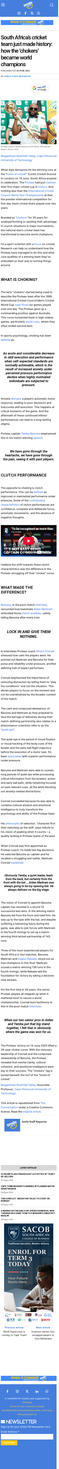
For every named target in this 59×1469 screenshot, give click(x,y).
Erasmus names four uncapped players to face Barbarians (43, 1335)
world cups (32, 321)
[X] (19, 88)
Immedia (27, 1402)
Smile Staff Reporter (17, 76)
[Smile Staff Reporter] (12, 1125)
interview (41, 604)
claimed (51, 182)
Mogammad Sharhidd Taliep (18, 156)
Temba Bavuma (30, 433)
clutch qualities (31, 613)
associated (14, 756)
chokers (22, 217)
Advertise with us (33, 1410)
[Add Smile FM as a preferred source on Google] (40, 90)
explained (17, 862)
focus (37, 244)
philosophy (13, 823)
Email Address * (10, 1431)
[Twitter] (32, 13)
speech (37, 437)
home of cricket (16, 174)
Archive (19, 1410)
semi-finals (22, 304)
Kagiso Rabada (27, 958)
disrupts (16, 398)
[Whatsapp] (38, 13)
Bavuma (6, 604)
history (42, 186)
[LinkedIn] (37, 1391)
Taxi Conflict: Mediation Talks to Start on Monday (25, 1199)
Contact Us (31, 1414)
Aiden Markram (43, 609)
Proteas (29, 182)
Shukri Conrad (45, 651)
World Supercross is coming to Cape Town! (14, 1333)
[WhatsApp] (26, 88)
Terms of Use (17, 1406)
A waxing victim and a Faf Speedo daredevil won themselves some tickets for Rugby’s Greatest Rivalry (28, 1213)
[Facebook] (25, 13)
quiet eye (7, 729)
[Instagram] (19, 13)
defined (5, 339)
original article (32, 1111)
